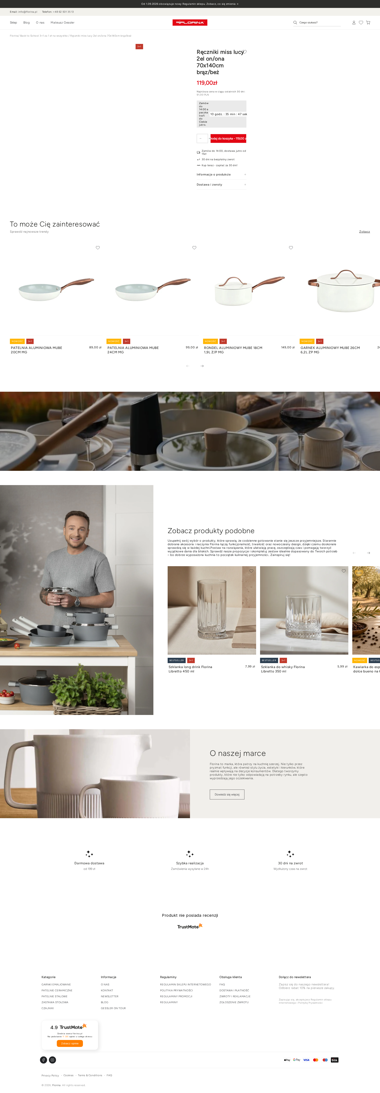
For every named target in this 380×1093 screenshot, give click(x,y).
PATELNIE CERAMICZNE (57, 990)
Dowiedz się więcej (227, 794)
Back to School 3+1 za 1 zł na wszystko (44, 35)
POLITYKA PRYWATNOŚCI (176, 990)
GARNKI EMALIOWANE (56, 984)
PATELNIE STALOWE (55, 996)
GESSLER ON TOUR (113, 1008)
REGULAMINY (169, 1002)
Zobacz (364, 231)
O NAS (105, 984)
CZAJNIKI (48, 1008)
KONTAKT (107, 990)
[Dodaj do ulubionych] (244, 52)
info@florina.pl (27, 11)
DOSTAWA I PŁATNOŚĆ (234, 990)
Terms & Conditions (90, 1075)
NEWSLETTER (110, 996)
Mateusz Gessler (62, 22)
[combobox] (317, 22)
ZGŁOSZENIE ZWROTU (234, 1002)
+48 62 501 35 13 (63, 11)
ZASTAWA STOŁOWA (55, 1002)
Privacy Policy (50, 1075)
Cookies (69, 1075)
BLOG (104, 1002)
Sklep (13, 22)
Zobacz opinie (70, 1043)
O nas (40, 22)
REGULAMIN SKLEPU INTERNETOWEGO (185, 984)
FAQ (222, 984)
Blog (26, 22)
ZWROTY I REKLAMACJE (235, 996)
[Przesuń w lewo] (190, 366)
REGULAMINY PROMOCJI (176, 996)
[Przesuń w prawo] (199, 366)
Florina (14, 35)
